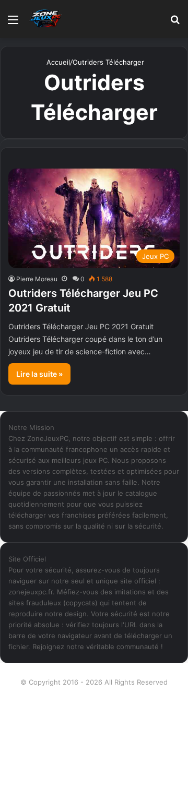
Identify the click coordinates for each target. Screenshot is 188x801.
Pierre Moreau (36, 279)
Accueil (57, 62)
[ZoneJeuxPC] (44, 19)
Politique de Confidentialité (94, 765)
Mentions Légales (94, 749)
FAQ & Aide (94, 732)
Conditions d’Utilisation (94, 715)
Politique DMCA (94, 782)
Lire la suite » (39, 373)
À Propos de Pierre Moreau (94, 699)
